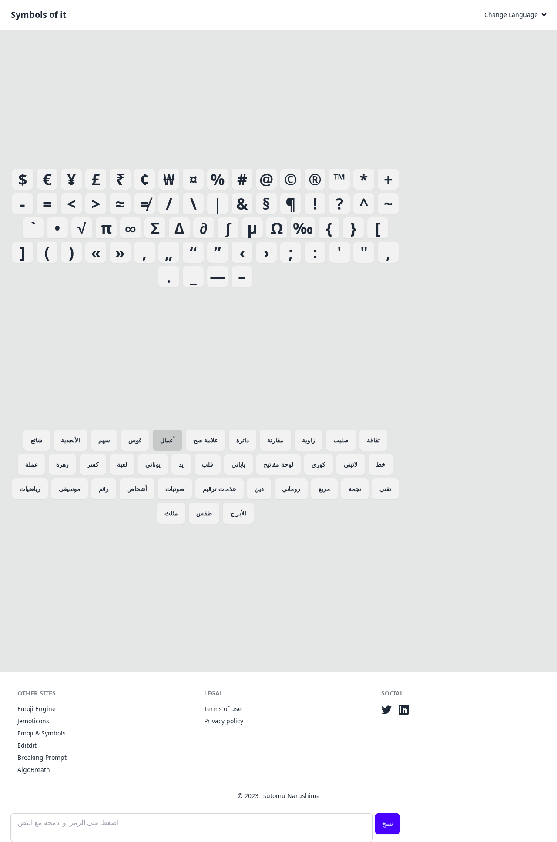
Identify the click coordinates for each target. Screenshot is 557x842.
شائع (37, 440)
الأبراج (238, 513)
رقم (104, 488)
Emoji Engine (36, 709)
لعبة (122, 464)
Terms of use (223, 709)
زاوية (308, 440)
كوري (318, 464)
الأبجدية (70, 440)
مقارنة (275, 440)
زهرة (62, 464)
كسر (93, 464)
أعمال (167, 440)
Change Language (511, 14)
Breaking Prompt (42, 757)
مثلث (171, 513)
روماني (291, 488)
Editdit (27, 745)
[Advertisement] (205, 97)
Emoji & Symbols (41, 733)
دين (259, 488)
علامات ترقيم (219, 488)
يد (181, 464)
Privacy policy (223, 721)
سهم (104, 440)
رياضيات (30, 488)
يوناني (153, 464)
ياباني (238, 464)
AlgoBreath (33, 769)
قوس (135, 440)
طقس (204, 513)
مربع (324, 488)
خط (381, 464)
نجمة (355, 488)
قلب (207, 464)
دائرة (242, 440)
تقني (385, 488)
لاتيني (351, 464)
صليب (341, 440)
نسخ (387, 823)
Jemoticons (33, 721)
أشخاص (137, 488)
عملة (31, 464)
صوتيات (175, 488)
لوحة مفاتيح (278, 464)
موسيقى (70, 488)
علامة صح (205, 440)
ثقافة (373, 440)
